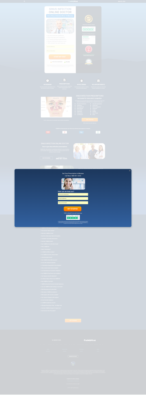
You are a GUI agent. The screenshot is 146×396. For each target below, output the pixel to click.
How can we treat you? (66, 191)
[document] (73, 198)
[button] (129, 170)
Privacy (79, 222)
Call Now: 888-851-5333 (73, 176)
